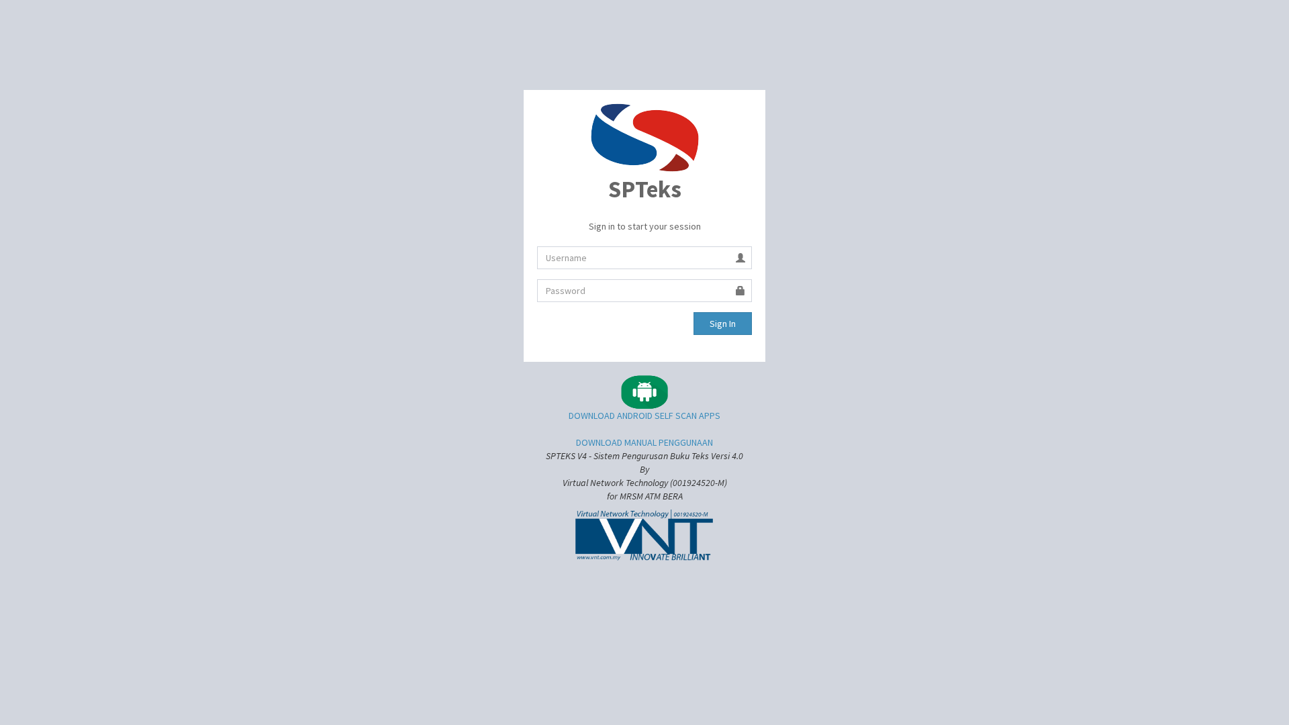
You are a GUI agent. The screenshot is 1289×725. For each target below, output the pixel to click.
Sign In (723, 324)
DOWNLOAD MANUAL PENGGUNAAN (644, 442)
